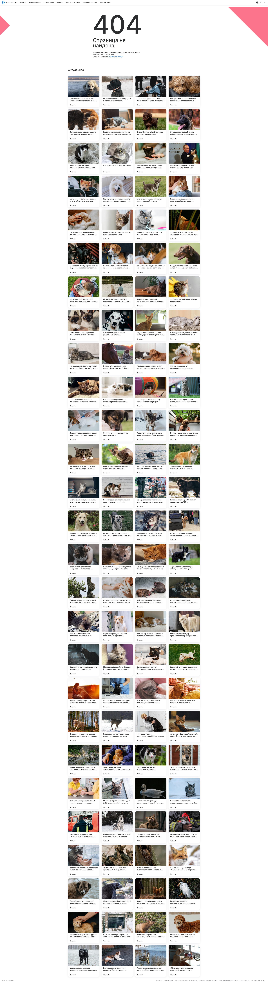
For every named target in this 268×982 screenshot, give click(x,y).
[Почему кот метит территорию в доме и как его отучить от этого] (150, 559)
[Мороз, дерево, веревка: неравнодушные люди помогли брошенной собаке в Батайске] (83, 961)
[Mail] (3, 2)
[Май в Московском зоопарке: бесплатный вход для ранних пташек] (150, 593)
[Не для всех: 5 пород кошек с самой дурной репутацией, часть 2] (150, 325)
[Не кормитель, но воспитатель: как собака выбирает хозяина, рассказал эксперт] (117, 258)
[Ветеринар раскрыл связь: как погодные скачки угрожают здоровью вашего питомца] (83, 459)
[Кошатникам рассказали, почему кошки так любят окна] (117, 225)
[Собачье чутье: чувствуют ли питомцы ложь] (117, 426)
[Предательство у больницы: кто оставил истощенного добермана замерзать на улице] (184, 258)
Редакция (159, 980)
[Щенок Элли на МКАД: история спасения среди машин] (150, 125)
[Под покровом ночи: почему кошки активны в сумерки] (150, 392)
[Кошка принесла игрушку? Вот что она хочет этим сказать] (150, 225)
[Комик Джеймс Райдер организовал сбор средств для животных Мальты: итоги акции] (184, 626)
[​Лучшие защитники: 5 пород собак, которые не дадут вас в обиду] (184, 125)
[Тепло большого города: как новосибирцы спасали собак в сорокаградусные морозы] (83, 894)
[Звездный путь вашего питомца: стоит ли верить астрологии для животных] (184, 660)
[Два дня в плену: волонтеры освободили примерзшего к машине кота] (150, 827)
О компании (10, 980)
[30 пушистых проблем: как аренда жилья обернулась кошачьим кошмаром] (117, 860)
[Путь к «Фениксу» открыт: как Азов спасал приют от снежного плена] (117, 927)
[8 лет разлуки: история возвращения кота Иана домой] (83, 158)
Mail (3, 980)
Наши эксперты (168, 980)
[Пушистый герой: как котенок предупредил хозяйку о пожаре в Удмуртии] (150, 426)
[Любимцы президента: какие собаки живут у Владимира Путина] (184, 158)
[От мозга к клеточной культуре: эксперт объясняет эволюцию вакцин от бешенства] (117, 693)
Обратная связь (245, 980)
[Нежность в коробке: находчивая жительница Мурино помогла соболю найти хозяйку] (117, 559)
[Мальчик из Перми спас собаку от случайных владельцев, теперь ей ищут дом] (83, 191)
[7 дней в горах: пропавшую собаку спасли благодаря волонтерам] (184, 559)
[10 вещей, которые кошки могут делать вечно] (184, 292)
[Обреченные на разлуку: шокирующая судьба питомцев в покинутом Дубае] (184, 593)
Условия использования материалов (186, 980)
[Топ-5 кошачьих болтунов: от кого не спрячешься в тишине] (83, 325)
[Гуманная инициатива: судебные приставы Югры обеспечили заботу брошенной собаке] (117, 827)
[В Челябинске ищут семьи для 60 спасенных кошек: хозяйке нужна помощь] (150, 258)
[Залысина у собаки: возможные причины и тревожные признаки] (150, 626)
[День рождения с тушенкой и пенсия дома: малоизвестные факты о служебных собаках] (150, 492)
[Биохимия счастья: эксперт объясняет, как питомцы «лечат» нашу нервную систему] (83, 292)
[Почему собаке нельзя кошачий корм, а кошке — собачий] (117, 492)
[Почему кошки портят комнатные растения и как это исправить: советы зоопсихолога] (184, 426)
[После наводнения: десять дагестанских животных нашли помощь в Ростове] (83, 392)
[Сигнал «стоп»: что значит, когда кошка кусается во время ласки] (117, 593)
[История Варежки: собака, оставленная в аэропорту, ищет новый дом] (184, 526)
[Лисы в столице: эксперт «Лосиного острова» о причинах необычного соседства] (184, 860)
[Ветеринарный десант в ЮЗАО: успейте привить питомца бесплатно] (83, 793)
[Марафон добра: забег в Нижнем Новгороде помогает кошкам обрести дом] (117, 660)
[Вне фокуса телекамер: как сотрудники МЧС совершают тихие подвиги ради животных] (83, 827)
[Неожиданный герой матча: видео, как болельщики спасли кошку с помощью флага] (184, 392)
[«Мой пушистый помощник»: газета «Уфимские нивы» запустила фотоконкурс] (184, 961)
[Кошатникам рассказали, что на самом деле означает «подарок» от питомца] (117, 125)
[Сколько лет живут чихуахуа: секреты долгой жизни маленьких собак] (150, 191)
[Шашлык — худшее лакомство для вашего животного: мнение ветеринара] (83, 726)
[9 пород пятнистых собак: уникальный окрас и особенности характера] (117, 325)
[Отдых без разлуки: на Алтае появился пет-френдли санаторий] (117, 626)
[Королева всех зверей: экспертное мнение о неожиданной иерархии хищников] (150, 760)
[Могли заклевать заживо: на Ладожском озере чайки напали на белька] (83, 91)
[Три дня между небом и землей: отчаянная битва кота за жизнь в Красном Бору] (83, 593)
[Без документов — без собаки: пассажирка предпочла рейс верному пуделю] (184, 91)
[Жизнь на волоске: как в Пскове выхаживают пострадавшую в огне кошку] (184, 827)
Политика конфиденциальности (228, 980)
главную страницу (115, 57)
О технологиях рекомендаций (208, 980)
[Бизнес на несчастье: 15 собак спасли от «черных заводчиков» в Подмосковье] (117, 526)
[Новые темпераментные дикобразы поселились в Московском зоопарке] (83, 626)
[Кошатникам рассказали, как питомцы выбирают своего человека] (184, 191)
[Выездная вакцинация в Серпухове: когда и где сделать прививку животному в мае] (150, 660)
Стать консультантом (257, 980)
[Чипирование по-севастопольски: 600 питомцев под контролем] (150, 726)
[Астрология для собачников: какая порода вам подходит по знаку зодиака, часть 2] (117, 292)
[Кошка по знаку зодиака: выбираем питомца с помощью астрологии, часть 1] (150, 292)
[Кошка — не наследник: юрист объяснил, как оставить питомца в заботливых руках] (150, 894)
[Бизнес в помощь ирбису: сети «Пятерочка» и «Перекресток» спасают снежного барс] (83, 760)
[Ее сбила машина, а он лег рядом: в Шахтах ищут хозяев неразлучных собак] (117, 91)
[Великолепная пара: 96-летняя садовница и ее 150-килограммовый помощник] (184, 492)
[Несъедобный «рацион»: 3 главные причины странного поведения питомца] (117, 392)
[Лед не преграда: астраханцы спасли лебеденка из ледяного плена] (150, 961)
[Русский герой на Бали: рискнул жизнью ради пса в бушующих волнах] (150, 459)
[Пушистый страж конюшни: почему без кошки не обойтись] (117, 359)
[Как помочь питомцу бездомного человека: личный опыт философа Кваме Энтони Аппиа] (83, 660)
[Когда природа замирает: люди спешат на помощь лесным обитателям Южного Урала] (117, 726)
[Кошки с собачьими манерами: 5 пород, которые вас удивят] (117, 459)
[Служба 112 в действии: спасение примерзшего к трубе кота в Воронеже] (184, 793)
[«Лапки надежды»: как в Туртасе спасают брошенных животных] (83, 927)
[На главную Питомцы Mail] (11, 2)
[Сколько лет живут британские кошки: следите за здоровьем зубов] (83, 492)
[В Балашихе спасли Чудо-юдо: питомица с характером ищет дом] (150, 526)
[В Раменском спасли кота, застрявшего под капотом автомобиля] (83, 559)
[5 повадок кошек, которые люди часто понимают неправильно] (184, 325)
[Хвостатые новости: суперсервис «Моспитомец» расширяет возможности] (83, 860)
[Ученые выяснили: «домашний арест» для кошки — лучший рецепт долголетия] (150, 158)
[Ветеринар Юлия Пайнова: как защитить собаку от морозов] (184, 927)
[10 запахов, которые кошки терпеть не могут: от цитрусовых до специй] (184, 225)
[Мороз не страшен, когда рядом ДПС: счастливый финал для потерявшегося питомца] (117, 793)
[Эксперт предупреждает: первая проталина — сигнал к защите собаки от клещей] (83, 426)
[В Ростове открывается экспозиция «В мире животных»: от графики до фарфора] (150, 927)
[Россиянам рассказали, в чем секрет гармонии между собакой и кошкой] (150, 359)
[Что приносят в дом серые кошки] (117, 158)
